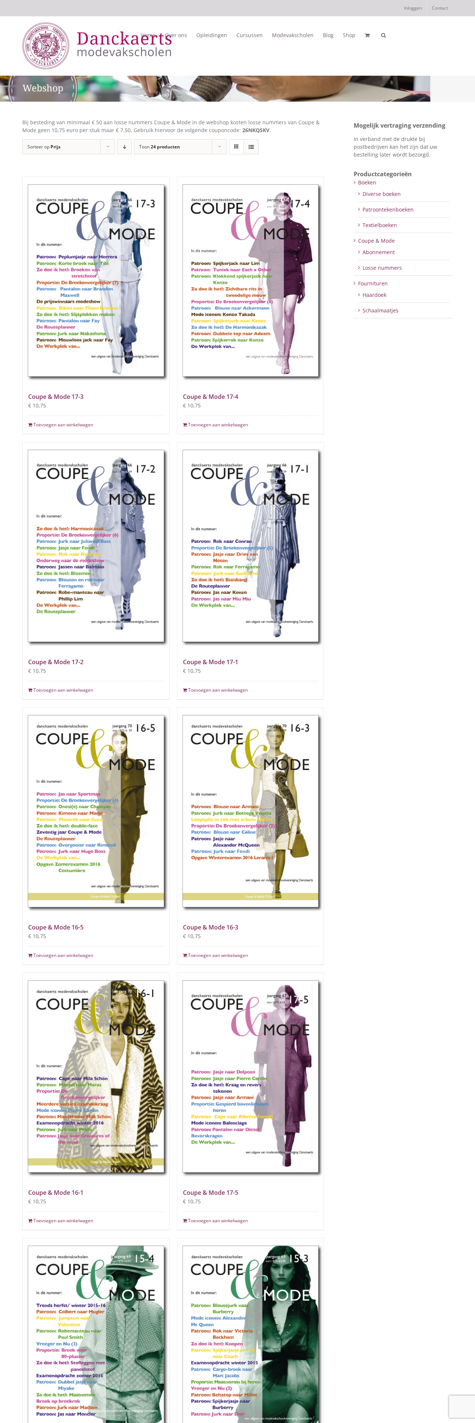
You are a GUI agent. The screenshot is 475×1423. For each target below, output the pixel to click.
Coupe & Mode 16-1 (55, 1192)
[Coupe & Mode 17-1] (250, 545)
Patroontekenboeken (388, 209)
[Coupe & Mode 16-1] (96, 1076)
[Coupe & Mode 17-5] (250, 1076)
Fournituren (373, 283)
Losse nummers (382, 267)
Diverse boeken (382, 193)
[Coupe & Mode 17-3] (96, 280)
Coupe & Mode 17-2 (55, 662)
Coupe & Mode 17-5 (210, 1192)
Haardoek (374, 294)
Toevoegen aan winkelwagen (63, 425)
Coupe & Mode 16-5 (55, 927)
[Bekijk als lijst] (251, 147)
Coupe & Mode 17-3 (55, 397)
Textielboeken (380, 225)
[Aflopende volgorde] (124, 146)
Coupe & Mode (376, 240)
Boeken (367, 182)
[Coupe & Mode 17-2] (96, 545)
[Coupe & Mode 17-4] (250, 280)
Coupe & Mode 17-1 (210, 662)
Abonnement (379, 252)
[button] (383, 35)
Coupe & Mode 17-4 (210, 397)
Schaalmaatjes (381, 310)
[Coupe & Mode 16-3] (250, 811)
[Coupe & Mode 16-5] (96, 811)
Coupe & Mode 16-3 (210, 927)
